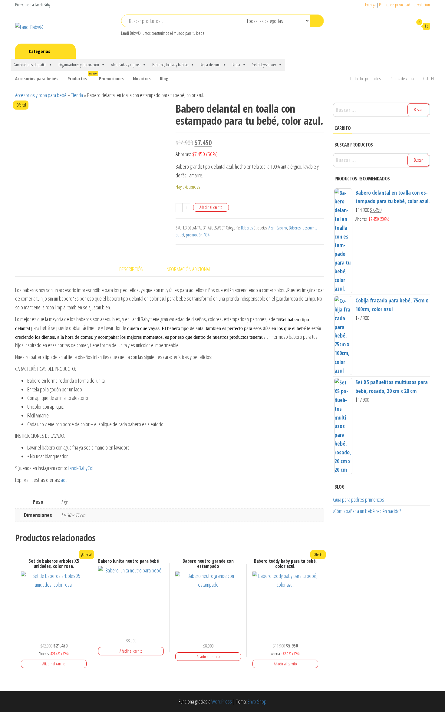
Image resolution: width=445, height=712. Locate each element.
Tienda (77, 95)
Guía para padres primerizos (358, 499)
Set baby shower (264, 65)
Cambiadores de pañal (30, 65)
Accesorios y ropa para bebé (41, 95)
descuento (310, 228)
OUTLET (428, 78)
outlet (180, 235)
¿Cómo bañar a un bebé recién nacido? (367, 511)
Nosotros (142, 78)
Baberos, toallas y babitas (170, 65)
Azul (272, 228)
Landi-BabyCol (80, 468)
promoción (194, 235)
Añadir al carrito (210, 207)
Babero (281, 228)
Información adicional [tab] (188, 269)
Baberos (247, 228)
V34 (206, 235)
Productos (81, 76)
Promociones (111, 78)
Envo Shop (257, 701)
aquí (65, 479)
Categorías (39, 51)
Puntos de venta (402, 78)
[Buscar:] (381, 110)
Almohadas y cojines (125, 65)
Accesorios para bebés (36, 78)
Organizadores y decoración (78, 65)
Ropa (236, 65)
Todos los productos (365, 78)
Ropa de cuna (210, 65)
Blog (164, 78)
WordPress (221, 701)
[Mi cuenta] (405, 26)
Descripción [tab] (131, 269)
